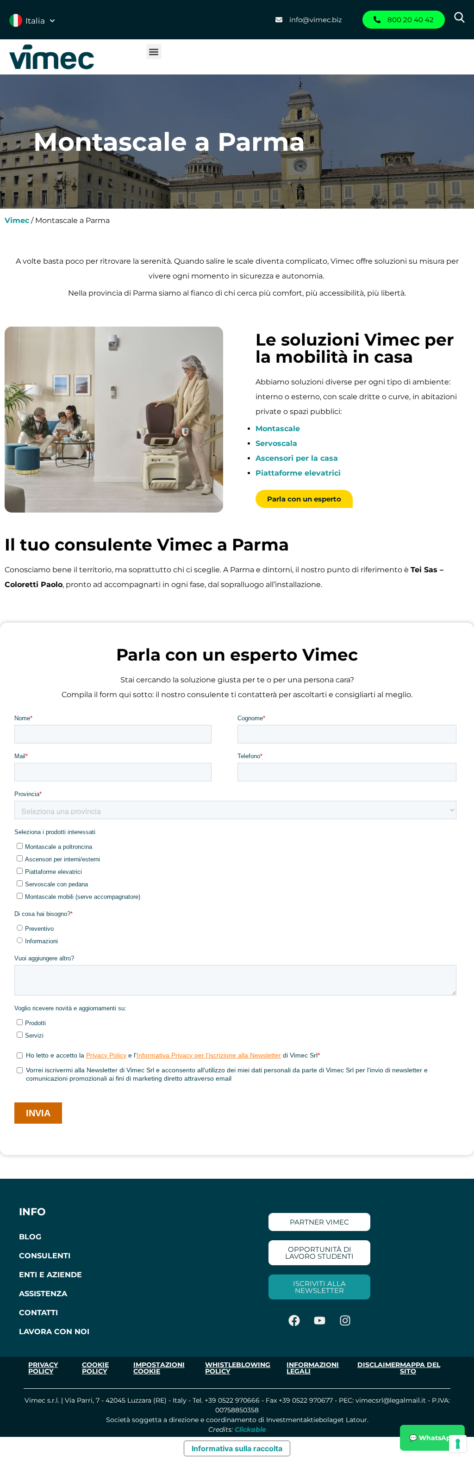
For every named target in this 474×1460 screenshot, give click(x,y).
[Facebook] (294, 1320)
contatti (38, 1312)
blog (30, 1236)
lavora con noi (54, 1331)
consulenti (44, 1255)
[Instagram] (344, 1320)
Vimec (17, 220)
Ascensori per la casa (297, 458)
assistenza (43, 1293)
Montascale (278, 428)
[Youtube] (319, 1320)
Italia (35, 20)
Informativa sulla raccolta (237, 1448)
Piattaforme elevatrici (298, 473)
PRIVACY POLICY (43, 1368)
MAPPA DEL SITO (420, 1368)
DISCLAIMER (378, 1365)
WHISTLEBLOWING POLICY (237, 1368)
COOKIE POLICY (95, 1368)
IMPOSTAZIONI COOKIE (159, 1368)
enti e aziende (50, 1274)
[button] (154, 51)
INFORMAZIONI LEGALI (313, 1368)
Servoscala (276, 443)
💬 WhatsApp (432, 1438)
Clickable (250, 1429)
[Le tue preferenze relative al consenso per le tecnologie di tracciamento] (458, 1444)
